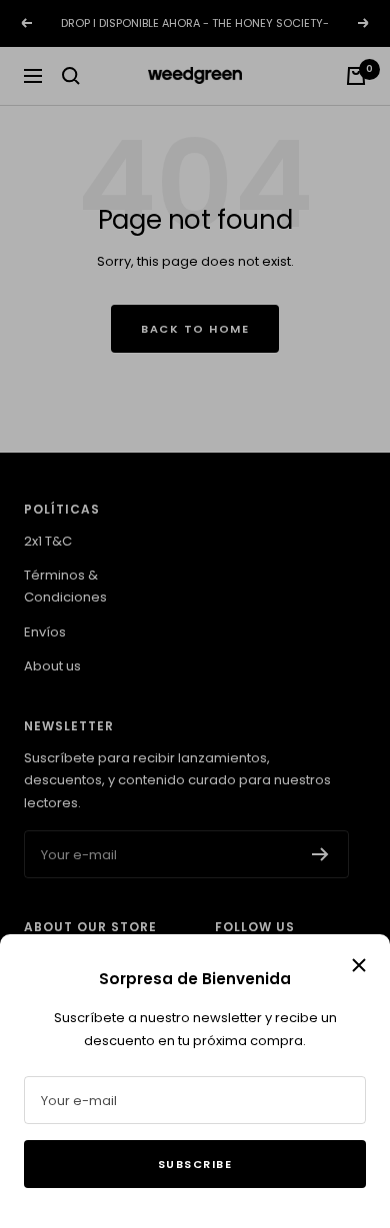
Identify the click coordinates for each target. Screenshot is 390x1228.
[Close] (359, 965)
